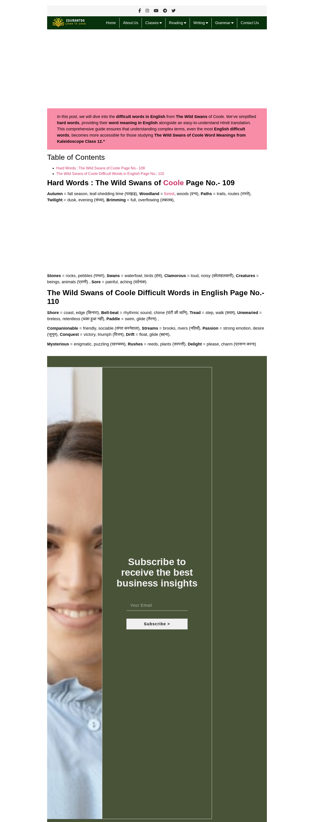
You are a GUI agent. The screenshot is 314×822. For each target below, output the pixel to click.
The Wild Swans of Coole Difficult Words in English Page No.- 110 (110, 174)
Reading (176, 23)
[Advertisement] (157, 69)
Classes (152, 23)
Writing (199, 23)
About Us (130, 23)
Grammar (223, 23)
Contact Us (250, 23)
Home (111, 23)
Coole (173, 183)
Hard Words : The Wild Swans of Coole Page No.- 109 (100, 168)
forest (169, 193)
